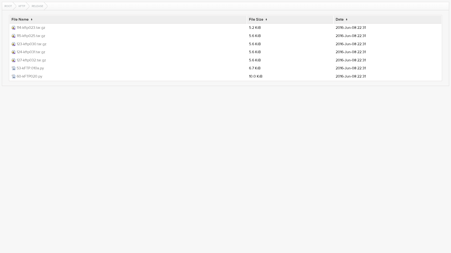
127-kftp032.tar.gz (31, 60)
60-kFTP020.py (29, 76)
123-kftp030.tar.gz (32, 44)
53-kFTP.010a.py (30, 68)
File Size (256, 19)
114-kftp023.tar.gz (31, 27)
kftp (22, 6)
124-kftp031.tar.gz (31, 52)
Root (8, 6)
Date (340, 19)
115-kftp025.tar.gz (31, 35)
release (37, 6)
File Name (20, 19)
